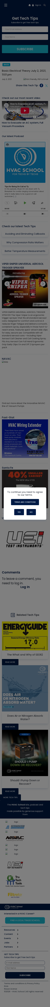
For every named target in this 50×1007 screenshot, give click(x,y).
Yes (19, 512)
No (31, 512)
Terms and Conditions (25, 502)
